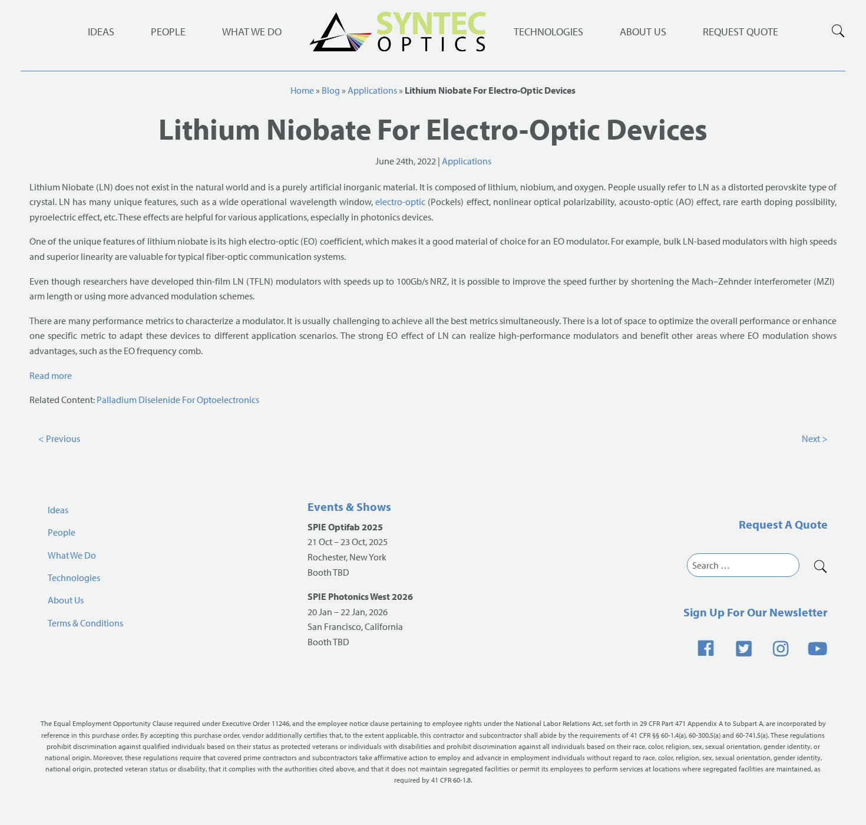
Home (302, 90)
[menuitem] (548, 32)
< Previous (59, 438)
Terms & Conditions (85, 623)
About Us (643, 31)
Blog (331, 90)
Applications (372, 90)
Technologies (548, 31)
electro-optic (400, 201)
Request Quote (740, 31)
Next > (815, 438)
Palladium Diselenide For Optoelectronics (178, 399)
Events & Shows (349, 506)
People (168, 31)
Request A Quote (783, 524)
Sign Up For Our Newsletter (755, 612)
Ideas (101, 31)
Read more (50, 375)
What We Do (252, 31)
